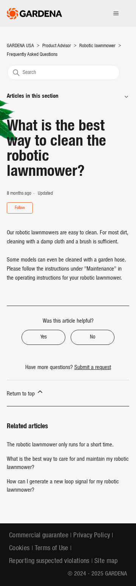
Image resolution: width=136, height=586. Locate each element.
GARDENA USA (21, 45)
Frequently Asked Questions (32, 54)
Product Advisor (56, 45)
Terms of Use (51, 548)
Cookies (19, 548)
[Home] (34, 13)
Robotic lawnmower (97, 45)
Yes (43, 337)
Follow (20, 208)
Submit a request (92, 368)
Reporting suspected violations (49, 561)
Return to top (21, 394)
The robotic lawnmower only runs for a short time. (60, 445)
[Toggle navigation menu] (115, 14)
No (92, 337)
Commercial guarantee (38, 535)
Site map (106, 561)
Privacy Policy (91, 535)
